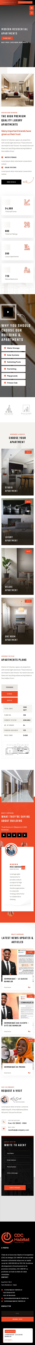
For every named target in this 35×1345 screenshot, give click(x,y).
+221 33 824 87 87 (9, 1293)
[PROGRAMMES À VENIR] (32, 13)
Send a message (15, 1188)
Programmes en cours (8, 2)
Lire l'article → (9, 1340)
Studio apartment (11, 489)
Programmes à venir (24, 2)
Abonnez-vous (17, 1319)
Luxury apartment (11, 539)
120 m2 (28, 452)
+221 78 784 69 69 (9, 1295)
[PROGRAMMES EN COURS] (32, 8)
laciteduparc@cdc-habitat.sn (14, 1301)
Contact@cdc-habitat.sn (13, 1290)
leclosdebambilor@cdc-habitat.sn (16, 1298)
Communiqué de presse (14, 1067)
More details (11, 182)
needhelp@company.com (18, 1130)
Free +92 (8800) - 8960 (17, 1123)
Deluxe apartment (11, 588)
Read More (7, 987)
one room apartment (11, 638)
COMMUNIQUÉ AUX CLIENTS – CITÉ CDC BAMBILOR (16, 1024)
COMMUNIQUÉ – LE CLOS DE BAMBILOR (16, 980)
